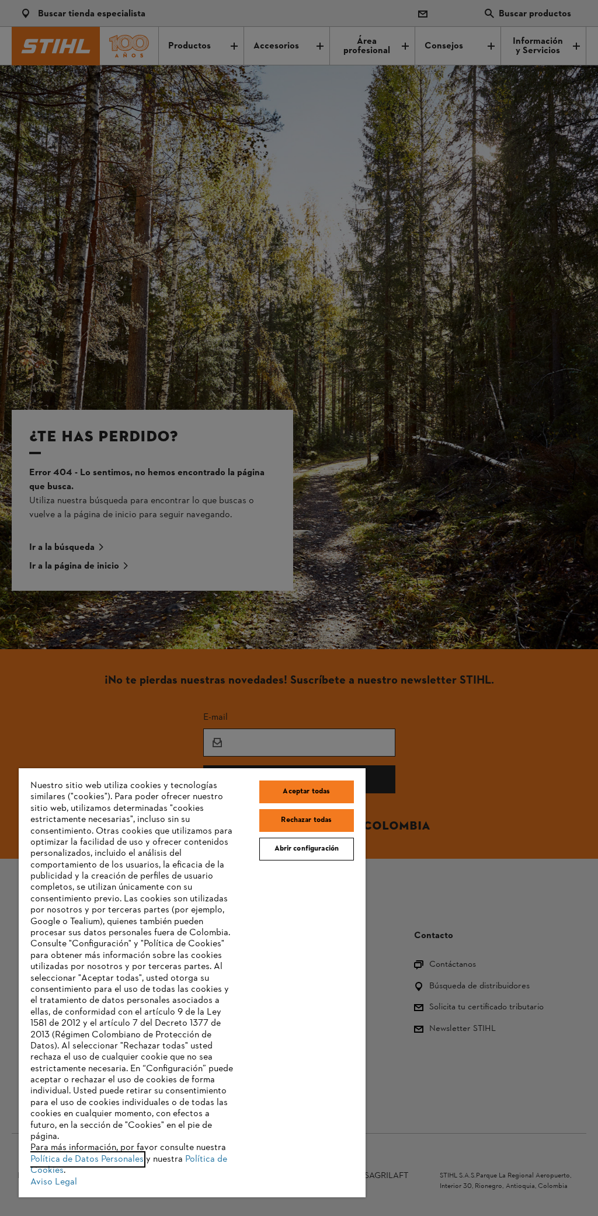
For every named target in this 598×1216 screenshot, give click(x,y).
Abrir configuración (306, 849)
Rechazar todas (306, 820)
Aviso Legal (53, 1182)
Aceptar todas (306, 791)
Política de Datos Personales (87, 1159)
